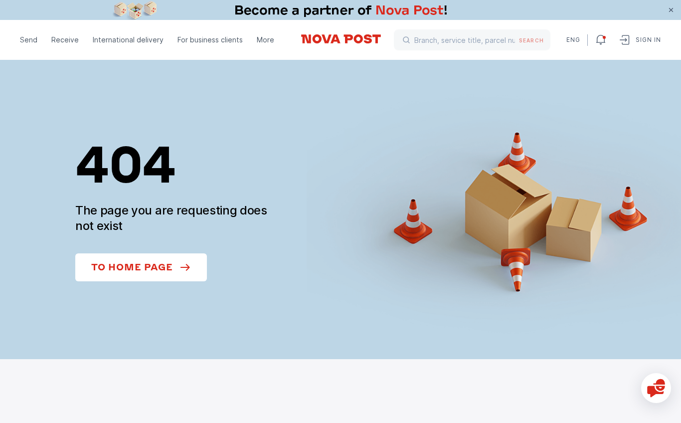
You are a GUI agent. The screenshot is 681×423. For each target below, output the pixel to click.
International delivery (128, 39)
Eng (572, 39)
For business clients (210, 39)
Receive (65, 39)
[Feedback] (656, 388)
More (265, 39)
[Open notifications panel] (601, 40)
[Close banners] (671, 10)
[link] (340, 10)
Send (28, 39)
